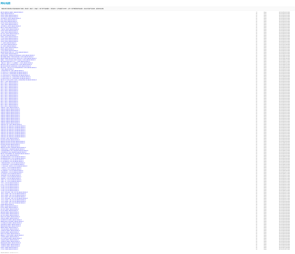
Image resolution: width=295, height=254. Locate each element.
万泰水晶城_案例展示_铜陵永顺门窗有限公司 (10, 229)
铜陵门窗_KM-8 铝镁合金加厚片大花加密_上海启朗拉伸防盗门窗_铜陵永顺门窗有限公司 (19, 79)
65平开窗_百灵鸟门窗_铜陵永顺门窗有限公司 (10, 189)
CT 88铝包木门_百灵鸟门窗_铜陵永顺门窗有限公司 (11, 167)
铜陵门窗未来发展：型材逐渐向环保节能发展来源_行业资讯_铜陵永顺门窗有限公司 (18, 55)
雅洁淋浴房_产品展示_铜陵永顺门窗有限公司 (10, 138)
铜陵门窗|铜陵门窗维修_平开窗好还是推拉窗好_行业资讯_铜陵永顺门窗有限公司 (17, 56)
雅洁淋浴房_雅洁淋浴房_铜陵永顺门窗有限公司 (10, 139)
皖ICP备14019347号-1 (14, 252)
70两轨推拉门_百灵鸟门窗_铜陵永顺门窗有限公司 (11, 178)
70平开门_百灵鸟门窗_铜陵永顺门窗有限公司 (10, 182)
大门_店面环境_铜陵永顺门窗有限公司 (8, 43)
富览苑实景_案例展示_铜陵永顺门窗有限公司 (10, 232)
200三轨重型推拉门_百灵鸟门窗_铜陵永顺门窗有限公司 (12, 170)
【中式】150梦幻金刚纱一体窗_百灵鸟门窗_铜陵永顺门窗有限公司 (14, 198)
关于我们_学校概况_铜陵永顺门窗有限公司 (9, 249)
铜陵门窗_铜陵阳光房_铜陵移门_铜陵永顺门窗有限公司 (12, 12)
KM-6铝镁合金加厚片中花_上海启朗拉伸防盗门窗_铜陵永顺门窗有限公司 (16, 78)
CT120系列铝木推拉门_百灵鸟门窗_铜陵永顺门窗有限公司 (12, 164)
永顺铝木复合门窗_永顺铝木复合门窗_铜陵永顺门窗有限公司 (13, 126)
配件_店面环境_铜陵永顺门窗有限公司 (8, 35)
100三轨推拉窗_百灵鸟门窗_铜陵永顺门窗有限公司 (11, 173)
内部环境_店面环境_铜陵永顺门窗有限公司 (9, 39)
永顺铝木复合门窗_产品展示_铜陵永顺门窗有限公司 (11, 124)
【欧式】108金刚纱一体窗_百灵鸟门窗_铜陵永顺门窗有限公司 (13, 195)
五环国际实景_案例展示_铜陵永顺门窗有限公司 (10, 230)
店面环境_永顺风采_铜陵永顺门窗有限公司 (9, 15)
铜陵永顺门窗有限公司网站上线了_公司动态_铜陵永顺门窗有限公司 (14, 52)
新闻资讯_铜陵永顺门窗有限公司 (7, 49)
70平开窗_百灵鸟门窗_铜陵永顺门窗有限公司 (10, 187)
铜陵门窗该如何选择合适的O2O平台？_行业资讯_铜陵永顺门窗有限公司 (15, 61)
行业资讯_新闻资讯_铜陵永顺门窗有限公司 (9, 53)
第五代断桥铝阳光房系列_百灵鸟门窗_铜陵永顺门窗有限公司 (13, 156)
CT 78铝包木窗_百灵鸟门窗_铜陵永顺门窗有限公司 (11, 169)
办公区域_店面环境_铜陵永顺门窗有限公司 (9, 38)
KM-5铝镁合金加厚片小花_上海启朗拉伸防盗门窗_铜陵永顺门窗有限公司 (16, 76)
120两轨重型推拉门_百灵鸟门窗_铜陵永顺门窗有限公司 (12, 172)
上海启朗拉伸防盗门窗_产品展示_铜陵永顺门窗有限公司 (12, 70)
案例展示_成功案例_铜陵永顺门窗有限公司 (9, 206)
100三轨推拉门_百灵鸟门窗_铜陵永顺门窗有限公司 (11, 176)
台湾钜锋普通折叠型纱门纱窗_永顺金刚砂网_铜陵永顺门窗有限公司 (14, 150)
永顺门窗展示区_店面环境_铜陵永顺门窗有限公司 (11, 18)
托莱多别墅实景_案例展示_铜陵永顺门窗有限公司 (11, 224)
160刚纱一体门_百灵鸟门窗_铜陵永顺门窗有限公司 (11, 179)
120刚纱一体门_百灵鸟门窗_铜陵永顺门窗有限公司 (11, 181)
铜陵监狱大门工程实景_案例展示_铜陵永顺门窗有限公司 (12, 235)
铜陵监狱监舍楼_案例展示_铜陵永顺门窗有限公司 (11, 226)
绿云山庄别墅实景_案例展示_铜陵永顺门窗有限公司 (11, 238)
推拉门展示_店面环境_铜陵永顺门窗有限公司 (10, 33)
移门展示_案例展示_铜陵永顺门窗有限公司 (9, 207)
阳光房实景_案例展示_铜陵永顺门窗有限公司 (10, 213)
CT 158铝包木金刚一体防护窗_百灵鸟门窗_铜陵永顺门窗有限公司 (14, 166)
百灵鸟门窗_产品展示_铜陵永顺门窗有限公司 (10, 155)
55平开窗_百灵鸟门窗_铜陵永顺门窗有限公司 (10, 190)
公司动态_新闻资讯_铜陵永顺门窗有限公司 (9, 50)
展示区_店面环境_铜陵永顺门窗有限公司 (9, 19)
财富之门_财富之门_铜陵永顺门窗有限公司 (9, 83)
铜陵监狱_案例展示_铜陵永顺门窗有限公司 (9, 227)
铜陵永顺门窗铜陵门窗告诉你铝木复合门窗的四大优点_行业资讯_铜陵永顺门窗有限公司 (19, 58)
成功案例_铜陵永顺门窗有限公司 (7, 204)
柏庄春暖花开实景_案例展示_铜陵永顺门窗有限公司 (11, 219)
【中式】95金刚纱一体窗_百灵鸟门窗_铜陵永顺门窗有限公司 (13, 202)
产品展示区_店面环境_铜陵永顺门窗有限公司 (10, 29)
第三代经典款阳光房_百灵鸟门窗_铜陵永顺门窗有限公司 (12, 159)
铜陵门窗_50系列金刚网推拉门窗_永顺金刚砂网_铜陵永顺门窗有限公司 (15, 153)
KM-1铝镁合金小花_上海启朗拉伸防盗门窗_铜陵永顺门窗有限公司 (14, 72)
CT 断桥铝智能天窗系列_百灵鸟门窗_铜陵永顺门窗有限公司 (13, 162)
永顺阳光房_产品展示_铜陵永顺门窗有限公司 (10, 107)
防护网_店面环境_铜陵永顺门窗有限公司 (9, 21)
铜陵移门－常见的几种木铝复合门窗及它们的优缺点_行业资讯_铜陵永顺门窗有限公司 (18, 59)
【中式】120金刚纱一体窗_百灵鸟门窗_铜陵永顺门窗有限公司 (13, 199)
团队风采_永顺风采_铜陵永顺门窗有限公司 (9, 47)
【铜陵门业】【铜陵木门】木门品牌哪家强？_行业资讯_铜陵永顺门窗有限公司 (17, 63)
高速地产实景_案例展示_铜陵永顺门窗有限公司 (10, 216)
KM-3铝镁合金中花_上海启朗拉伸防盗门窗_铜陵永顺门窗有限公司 (14, 73)
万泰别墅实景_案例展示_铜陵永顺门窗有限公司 (10, 241)
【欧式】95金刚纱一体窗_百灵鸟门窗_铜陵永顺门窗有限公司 (13, 196)
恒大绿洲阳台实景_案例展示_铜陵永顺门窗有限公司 (11, 222)
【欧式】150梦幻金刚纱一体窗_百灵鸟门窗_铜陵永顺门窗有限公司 (14, 192)
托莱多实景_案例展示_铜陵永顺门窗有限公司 (10, 218)
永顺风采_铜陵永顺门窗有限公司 (7, 13)
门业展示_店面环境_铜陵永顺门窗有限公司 (9, 24)
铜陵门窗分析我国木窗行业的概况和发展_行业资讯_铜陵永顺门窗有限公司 (16, 66)
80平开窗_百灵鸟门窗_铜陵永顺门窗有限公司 (10, 186)
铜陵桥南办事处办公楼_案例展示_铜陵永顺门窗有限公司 (12, 221)
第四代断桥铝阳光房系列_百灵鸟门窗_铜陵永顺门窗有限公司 (13, 158)
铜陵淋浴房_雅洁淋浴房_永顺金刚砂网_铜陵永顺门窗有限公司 (13, 147)
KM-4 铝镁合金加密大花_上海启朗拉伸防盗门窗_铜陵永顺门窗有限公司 (15, 75)
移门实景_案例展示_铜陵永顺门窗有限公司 (9, 210)
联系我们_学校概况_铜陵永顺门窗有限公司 (9, 247)
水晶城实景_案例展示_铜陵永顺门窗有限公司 (10, 236)
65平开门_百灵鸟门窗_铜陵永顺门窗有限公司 (10, 184)
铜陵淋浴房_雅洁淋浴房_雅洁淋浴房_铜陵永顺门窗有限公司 (13, 141)
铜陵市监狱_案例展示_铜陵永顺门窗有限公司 (10, 212)
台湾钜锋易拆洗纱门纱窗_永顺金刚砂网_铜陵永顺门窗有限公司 (13, 152)
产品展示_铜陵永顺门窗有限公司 (7, 69)
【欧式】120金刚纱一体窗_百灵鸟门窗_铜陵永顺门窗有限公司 (13, 193)
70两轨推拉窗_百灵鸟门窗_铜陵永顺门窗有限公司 (11, 175)
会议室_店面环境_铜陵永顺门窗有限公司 (9, 44)
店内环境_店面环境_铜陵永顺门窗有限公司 (9, 16)
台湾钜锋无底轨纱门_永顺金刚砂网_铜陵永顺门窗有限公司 (13, 149)
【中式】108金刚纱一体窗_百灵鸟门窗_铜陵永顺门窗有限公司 (13, 201)
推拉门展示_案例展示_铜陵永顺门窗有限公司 (10, 209)
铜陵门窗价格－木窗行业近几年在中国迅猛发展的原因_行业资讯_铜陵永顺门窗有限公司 (19, 67)
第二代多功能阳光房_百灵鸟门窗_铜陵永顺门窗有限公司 (12, 161)
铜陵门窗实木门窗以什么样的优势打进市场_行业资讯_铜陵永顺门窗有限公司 (16, 64)
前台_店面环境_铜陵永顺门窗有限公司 (8, 46)
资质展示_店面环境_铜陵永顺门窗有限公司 (9, 36)
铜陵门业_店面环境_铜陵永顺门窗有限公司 (9, 27)
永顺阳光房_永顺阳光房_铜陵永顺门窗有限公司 (10, 109)
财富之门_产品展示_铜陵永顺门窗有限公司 (9, 81)
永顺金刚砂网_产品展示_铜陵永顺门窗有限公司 (10, 146)
